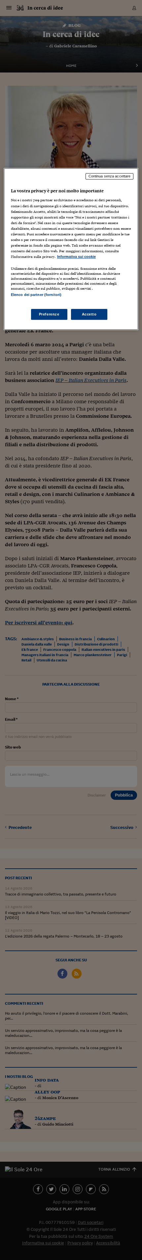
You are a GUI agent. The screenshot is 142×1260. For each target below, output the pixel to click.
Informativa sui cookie (76, 257)
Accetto (89, 314)
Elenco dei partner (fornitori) (36, 295)
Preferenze (49, 314)
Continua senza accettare (110, 176)
